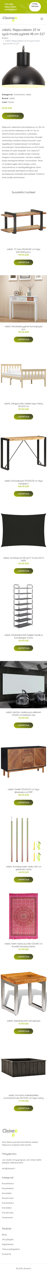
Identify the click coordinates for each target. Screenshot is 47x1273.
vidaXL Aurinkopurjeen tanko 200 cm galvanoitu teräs (23, 868)
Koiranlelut (7, 1208)
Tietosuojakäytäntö (11, 1249)
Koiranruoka (7, 1212)
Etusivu (5, 38)
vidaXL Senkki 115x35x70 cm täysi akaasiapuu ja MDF (23, 790)
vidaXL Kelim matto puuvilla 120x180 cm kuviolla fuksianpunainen (23, 945)
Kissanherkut (8, 1183)
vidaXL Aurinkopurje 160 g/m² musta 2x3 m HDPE (23, 559)
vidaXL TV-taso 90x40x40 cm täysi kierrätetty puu (23, 250)
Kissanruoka (7, 1198)
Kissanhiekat (7, 1188)
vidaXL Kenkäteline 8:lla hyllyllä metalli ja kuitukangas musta (23, 636)
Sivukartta (6, 1254)
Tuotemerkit (19, 94)
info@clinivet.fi (8, 1168)
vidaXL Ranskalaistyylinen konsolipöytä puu (23, 327)
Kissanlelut (7, 1193)
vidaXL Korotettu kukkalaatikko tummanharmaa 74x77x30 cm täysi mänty (23, 1096)
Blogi (4, 1234)
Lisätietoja (13, 116)
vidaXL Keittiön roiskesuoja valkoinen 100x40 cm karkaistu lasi (23, 713)
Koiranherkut (8, 1203)
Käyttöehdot (7, 1244)
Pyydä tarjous (35, 5)
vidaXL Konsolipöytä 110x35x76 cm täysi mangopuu (23, 482)
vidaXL (28, 94)
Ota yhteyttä (7, 1239)
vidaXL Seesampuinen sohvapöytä (23, 1020)
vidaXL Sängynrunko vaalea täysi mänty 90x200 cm (23, 405)
